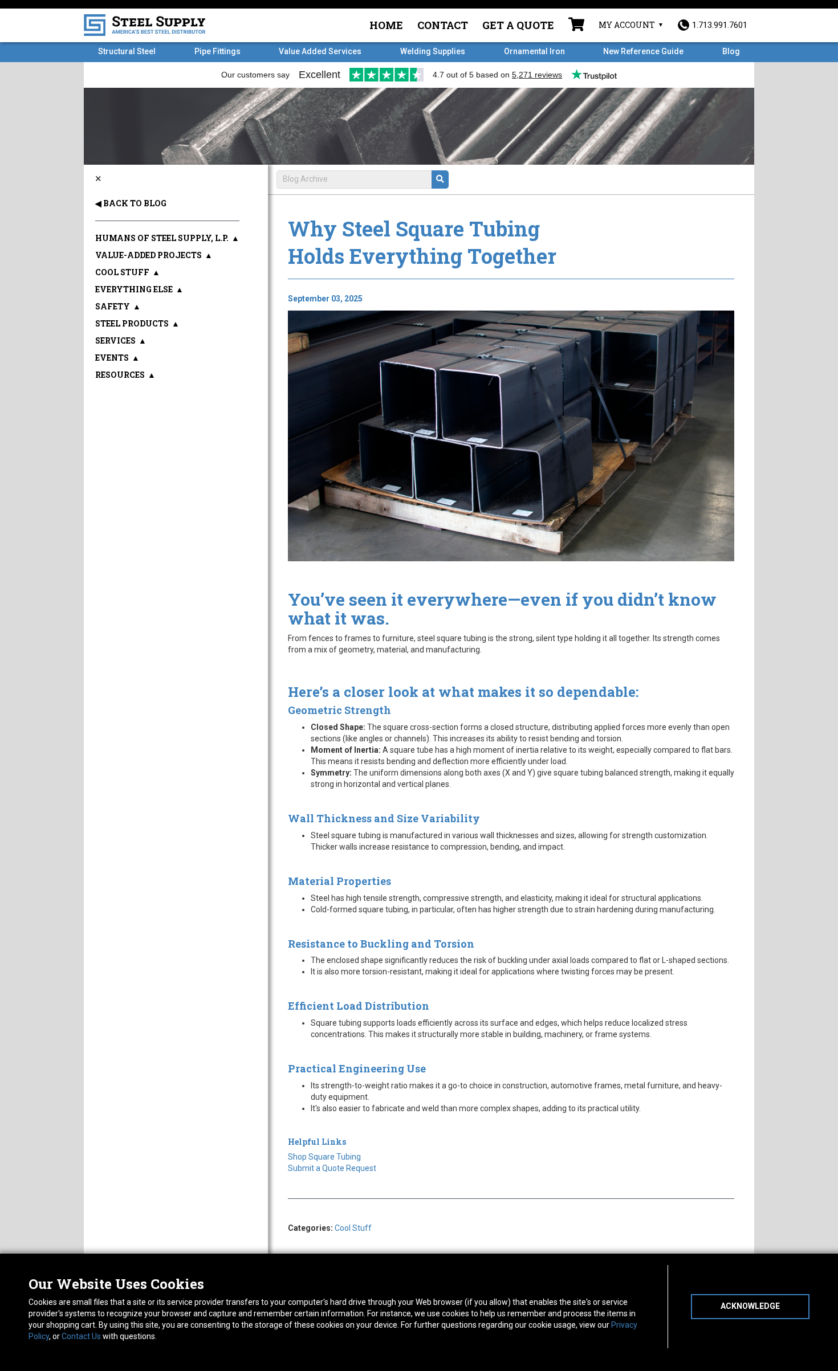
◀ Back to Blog (130, 203)
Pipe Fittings (217, 51)
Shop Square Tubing (324, 1156)
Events (112, 357)
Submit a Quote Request (332, 1168)
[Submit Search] (440, 179)
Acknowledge (750, 1306)
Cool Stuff (353, 1228)
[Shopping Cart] (576, 25)
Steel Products (132, 323)
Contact (442, 25)
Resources (120, 374)
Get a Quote (518, 25)
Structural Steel (127, 51)
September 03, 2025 (325, 298)
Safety (112, 306)
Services (115, 340)
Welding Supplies (432, 51)
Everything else (134, 289)
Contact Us (81, 1336)
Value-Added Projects (148, 255)
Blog (731, 51)
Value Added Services (320, 51)
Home (386, 25)
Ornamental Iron (534, 51)
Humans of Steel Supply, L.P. (162, 237)
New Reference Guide (643, 51)
